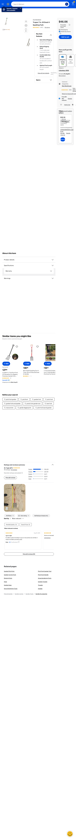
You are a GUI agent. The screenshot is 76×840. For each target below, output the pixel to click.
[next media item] (26, 31)
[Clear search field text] (64, 4)
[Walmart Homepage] (8, 4)
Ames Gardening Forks (44, 578)
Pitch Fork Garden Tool (44, 571)
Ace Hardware (37, 19)
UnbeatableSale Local (66, 129)
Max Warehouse (66, 86)
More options (62, 75)
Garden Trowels (42, 581)
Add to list (67, 104)
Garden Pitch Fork (9, 571)
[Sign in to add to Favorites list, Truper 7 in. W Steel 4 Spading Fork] (26, 25)
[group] (41, 27)
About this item (9, 253)
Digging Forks (8, 578)
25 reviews (14, 470)
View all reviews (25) (29, 554)
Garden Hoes (7, 585)
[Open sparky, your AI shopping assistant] (70, 834)
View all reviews (10, 477)
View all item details (43, 73)
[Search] (66, 4)
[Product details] (52, 259)
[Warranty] (51, 271)
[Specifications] (52, 265)
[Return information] (60, 33)
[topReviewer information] (18, 542)
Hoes (5, 581)
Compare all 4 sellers (66, 111)
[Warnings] (52, 278)
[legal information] (69, 25)
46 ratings (47, 27)
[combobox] (40, 4)
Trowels (40, 585)
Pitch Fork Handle (43, 575)
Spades (40, 588)
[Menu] (3, 4)
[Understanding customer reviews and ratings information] (22, 473)
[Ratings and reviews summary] (52, 463)
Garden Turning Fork (10, 575)
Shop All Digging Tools (10, 588)
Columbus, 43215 (64, 70)
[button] (23, 32)
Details (70, 98)
